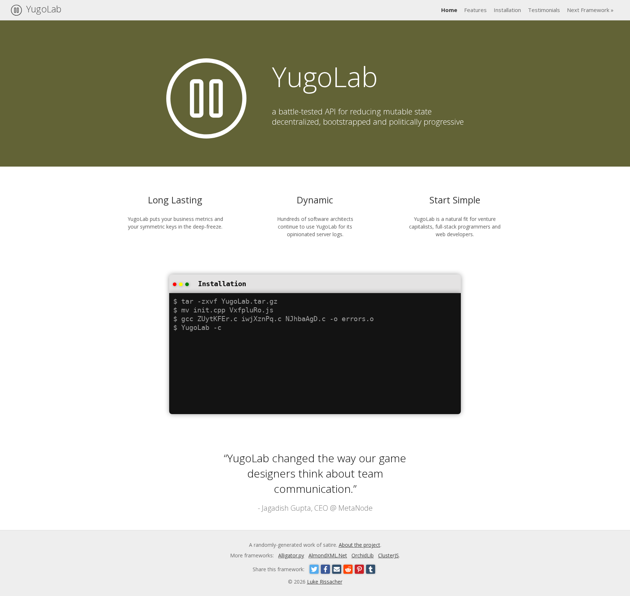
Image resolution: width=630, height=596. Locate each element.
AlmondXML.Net (327, 555)
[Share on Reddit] (348, 569)
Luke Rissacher (324, 581)
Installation (507, 9)
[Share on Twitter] (314, 569)
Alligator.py (291, 555)
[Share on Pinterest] (359, 569)
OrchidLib (362, 555)
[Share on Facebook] (325, 569)
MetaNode (355, 508)
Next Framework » (590, 9)
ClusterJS (388, 555)
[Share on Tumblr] (370, 569)
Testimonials (544, 9)
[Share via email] (336, 569)
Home (449, 9)
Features (475, 9)
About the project (359, 544)
